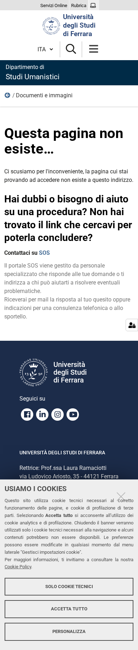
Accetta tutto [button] (69, 608)
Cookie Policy (18, 566)
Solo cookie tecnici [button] (69, 586)
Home (7, 97)
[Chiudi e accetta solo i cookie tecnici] (121, 496)
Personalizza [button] (69, 631)
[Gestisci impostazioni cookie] (132, 325)
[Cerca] (71, 49)
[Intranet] (94, 5)
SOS (44, 252)
